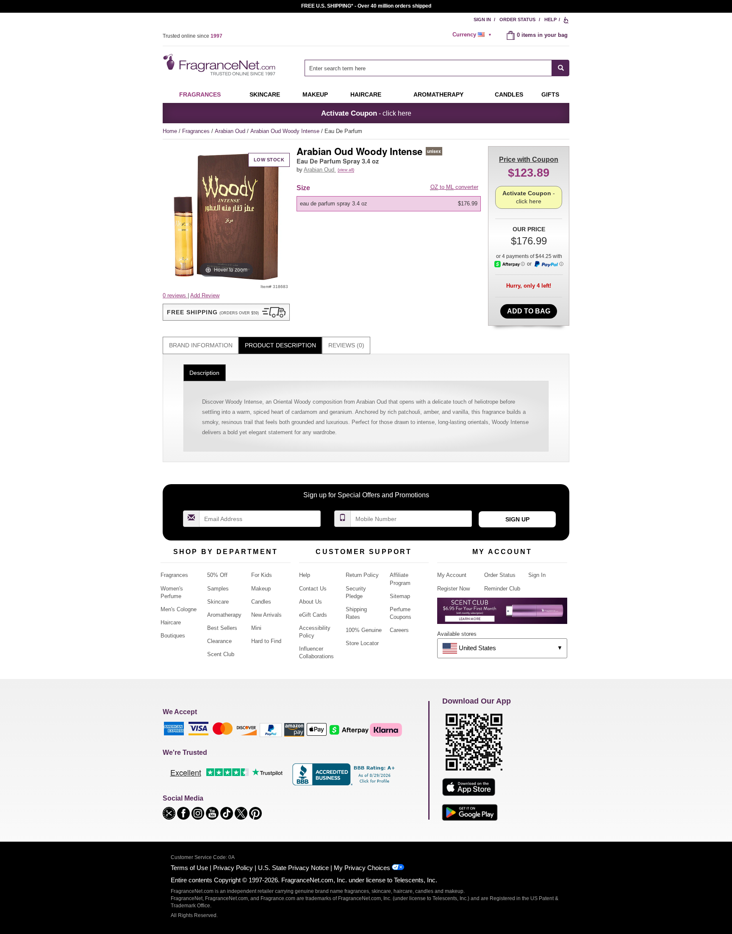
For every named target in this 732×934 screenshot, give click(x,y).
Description (204, 372)
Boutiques (173, 635)
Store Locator (362, 643)
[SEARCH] (560, 68)
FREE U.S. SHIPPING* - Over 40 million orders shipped (366, 6)
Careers (399, 630)
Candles (261, 602)
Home (170, 131)
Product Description (280, 345)
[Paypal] (271, 729)
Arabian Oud (231, 131)
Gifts (550, 94)
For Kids (261, 575)
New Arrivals (266, 615)
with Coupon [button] (528, 159)
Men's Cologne (179, 609)
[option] (389, 203)
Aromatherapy (224, 615)
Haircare (365, 94)
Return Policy (362, 575)
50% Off (217, 575)
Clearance (219, 641)
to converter (454, 187)
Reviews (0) (346, 345)
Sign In (482, 19)
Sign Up (517, 519)
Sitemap (400, 596)
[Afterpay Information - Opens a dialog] (509, 264)
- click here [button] (366, 113)
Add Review (204, 295)
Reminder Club (502, 588)
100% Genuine (364, 630)
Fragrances (200, 94)
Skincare (265, 94)
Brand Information (201, 345)
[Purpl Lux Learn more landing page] (502, 614)
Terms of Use (189, 867)
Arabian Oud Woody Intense (285, 131)
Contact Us (313, 588)
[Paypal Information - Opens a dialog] (548, 264)
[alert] (473, 34)
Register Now (453, 588)
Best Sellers (222, 628)
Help (550, 19)
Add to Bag (528, 311)
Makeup (315, 94)
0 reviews (175, 295)
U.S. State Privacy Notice (293, 867)
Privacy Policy (233, 867)
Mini (256, 628)
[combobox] (437, 68)
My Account (451, 575)
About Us (310, 602)
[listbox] (390, 203)
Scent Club (220, 654)
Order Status (517, 19)
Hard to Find (266, 641)
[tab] (200, 345)
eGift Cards (313, 615)
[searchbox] (428, 68)
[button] (226, 312)
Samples (218, 588)
